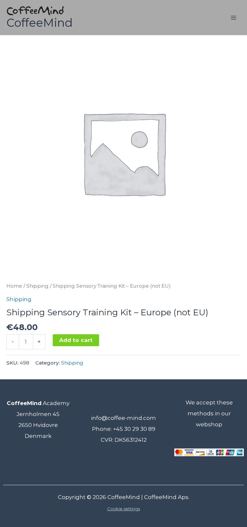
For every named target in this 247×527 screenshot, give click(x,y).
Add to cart (76, 340)
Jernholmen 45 (37, 414)
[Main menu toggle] (233, 18)
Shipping (37, 286)
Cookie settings (123, 508)
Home (14, 286)
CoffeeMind (39, 23)
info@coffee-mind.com (123, 418)
